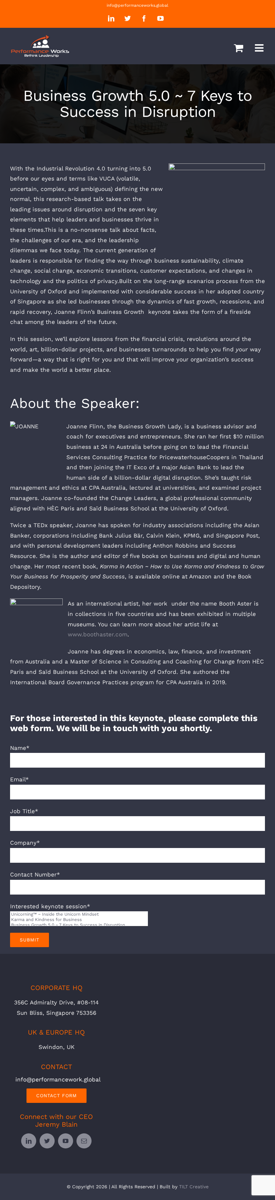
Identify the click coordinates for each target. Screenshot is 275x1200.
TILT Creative (194, 1186)
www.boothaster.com (97, 634)
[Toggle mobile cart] (238, 48)
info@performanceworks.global (137, 5)
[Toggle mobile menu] (260, 48)
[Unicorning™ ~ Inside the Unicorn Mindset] (79, 914)
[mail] (84, 1140)
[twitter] (47, 1140)
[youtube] (65, 1140)
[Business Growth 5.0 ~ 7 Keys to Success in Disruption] (79, 925)
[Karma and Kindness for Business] (79, 919)
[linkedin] (28, 1140)
